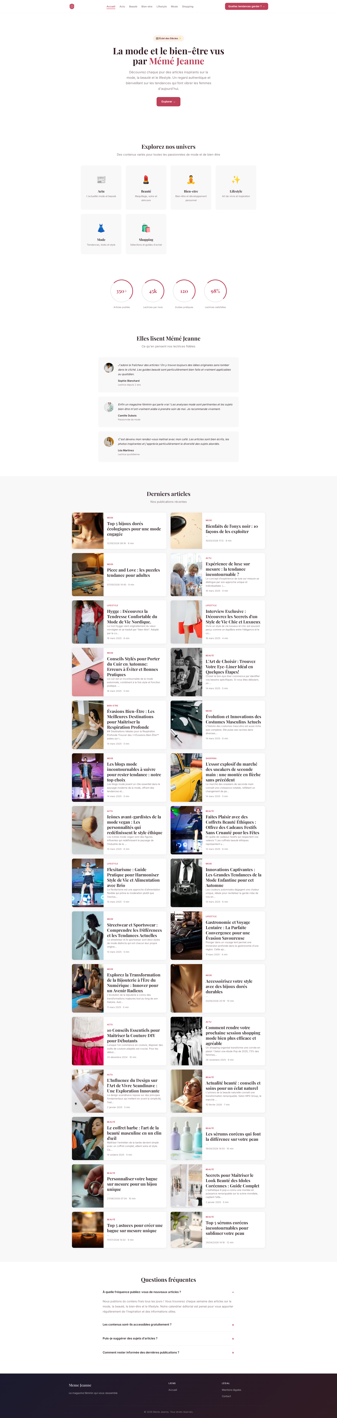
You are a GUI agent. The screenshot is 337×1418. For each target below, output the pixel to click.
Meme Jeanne (80, 1384)
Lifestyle (162, 6)
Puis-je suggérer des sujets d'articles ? (130, 1338)
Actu (122, 6)
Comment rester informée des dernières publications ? (141, 1352)
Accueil (111, 6)
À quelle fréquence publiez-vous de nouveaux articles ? (142, 1292)
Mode (174, 6)
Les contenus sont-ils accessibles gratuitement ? (137, 1324)
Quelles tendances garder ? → (246, 6)
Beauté (133, 6)
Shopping (187, 6)
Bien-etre (146, 6)
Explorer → (168, 101)
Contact (226, 1396)
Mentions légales (231, 1389)
